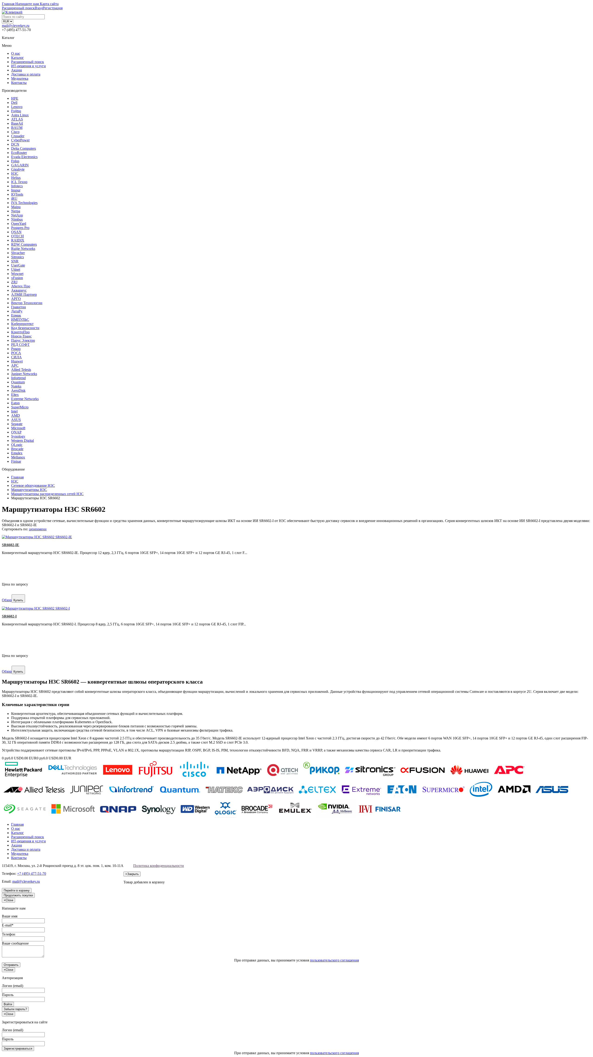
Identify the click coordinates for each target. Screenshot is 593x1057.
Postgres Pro (20, 228)
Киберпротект (22, 324)
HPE (14, 98)
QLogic (16, 445)
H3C (14, 173)
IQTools (17, 194)
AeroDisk (18, 390)
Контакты (19, 83)
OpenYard (18, 224)
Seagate (16, 424)
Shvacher (18, 253)
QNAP (16, 432)
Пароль (7, 995)
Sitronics (17, 257)
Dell (14, 103)
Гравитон (18, 307)
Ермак (16, 315)
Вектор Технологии (26, 303)
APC (15, 365)
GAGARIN (20, 165)
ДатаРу (16, 311)
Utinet (15, 269)
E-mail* (7, 925)
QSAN (16, 232)
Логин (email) (12, 986)
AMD (15, 415)
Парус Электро (23, 340)
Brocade (17, 449)
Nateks (16, 386)
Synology (18, 436)
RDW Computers (24, 244)
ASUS (16, 420)
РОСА (16, 353)
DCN (15, 144)
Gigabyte (18, 169)
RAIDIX (17, 240)
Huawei (17, 361)
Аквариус (19, 290)
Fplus (15, 161)
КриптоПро (20, 332)
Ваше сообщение (15, 943)
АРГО (16, 299)
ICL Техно (19, 182)
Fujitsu (16, 111)
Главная (17, 824)
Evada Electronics (24, 157)
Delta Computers (23, 148)
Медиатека (19, 78)
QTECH (17, 236)
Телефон (8, 934)
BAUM (16, 128)
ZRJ (14, 282)
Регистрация (53, 8)
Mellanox (18, 457)
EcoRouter (19, 153)
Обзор (7, 600)
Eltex (15, 395)
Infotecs (17, 186)
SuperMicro (19, 407)
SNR (15, 261)
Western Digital (22, 441)
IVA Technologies (24, 203)
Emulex (16, 453)
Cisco (15, 132)
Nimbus (17, 219)
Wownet (17, 274)
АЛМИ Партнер (24, 294)
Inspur (15, 190)
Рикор (16, 349)
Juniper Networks (24, 374)
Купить (18, 600)
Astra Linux (20, 115)
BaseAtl (17, 123)
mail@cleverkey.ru (15, 26)
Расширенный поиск (27, 62)
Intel (14, 411)
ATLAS (17, 119)
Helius (16, 178)
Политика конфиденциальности (158, 866)
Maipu (16, 207)
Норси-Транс (21, 336)
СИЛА (16, 357)
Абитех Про (20, 286)
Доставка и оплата (25, 74)
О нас (15, 53)
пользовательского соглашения (334, 960)
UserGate (18, 265)
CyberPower (20, 140)
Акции (16, 70)
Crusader (17, 136)
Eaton (15, 403)
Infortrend (18, 378)
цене (32, 529)
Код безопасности (25, 328)
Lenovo (16, 107)
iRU (14, 199)
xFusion (17, 278)
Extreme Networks (25, 399)
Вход (39, 8)
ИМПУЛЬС (20, 320)
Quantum (18, 382)
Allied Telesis (21, 370)
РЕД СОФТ (20, 345)
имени (41, 529)
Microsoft (18, 428)
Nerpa (15, 211)
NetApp (17, 215)
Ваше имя (9, 916)
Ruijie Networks (23, 249)
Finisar (16, 461)
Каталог (17, 58)
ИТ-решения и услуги (28, 66)
